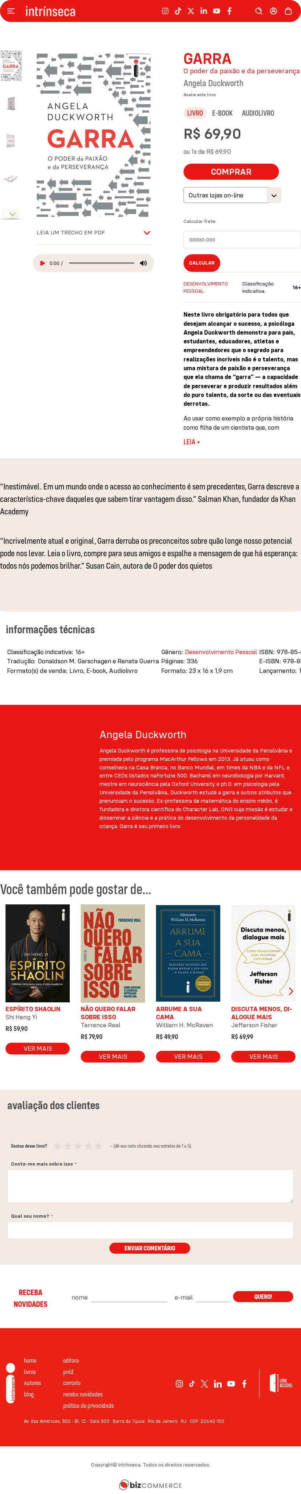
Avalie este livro (200, 94)
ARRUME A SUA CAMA (179, 1013)
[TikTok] (192, 1384)
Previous (11, 991)
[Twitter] (204, 1384)
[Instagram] (179, 1384)
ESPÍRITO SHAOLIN (33, 1009)
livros (30, 1371)
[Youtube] (231, 1384)
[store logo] (50, 11)
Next (290, 991)
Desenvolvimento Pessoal (221, 652)
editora (71, 1360)
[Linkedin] (218, 1384)
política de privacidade (88, 1405)
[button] (14, 99)
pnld (68, 1371)
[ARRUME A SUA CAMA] (188, 955)
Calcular (202, 262)
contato (71, 1382)
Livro (195, 112)
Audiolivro (258, 112)
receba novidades (83, 1394)
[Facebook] (244, 1384)
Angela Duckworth (213, 82)
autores (32, 1382)
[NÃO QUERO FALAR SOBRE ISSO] (113, 955)
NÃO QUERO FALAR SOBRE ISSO (108, 1013)
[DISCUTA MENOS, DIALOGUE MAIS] (263, 955)
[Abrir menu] (13, 11)
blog (29, 1394)
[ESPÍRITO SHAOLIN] (38, 955)
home (30, 1360)
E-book (222, 112)
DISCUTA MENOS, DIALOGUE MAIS (261, 1013)
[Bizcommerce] (150, 1484)
